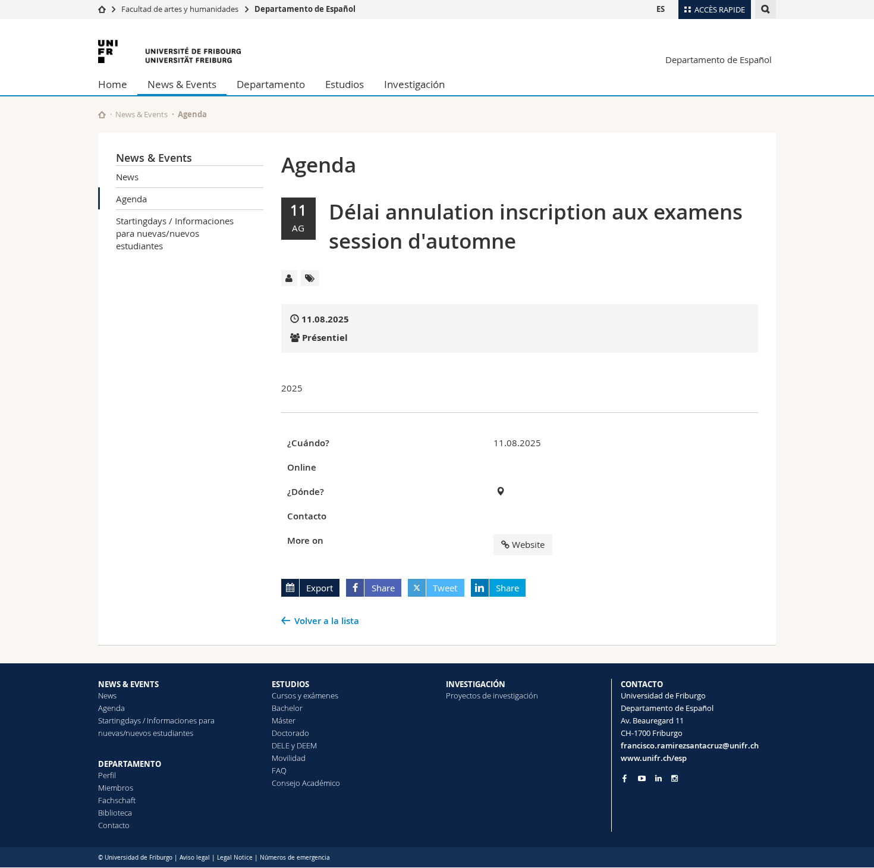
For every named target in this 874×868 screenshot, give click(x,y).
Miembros (115, 787)
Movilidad (289, 758)
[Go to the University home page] (169, 51)
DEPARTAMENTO (129, 764)
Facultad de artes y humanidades (179, 9)
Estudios (344, 84)
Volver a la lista (326, 621)
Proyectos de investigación (492, 695)
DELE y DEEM (294, 745)
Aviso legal (196, 857)
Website (528, 544)
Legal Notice (235, 857)
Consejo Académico (306, 783)
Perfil (107, 775)
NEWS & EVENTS (128, 684)
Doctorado (290, 733)
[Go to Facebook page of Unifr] (624, 778)
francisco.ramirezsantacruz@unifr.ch (690, 745)
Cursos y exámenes (305, 695)
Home (112, 84)
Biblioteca (115, 812)
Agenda (131, 199)
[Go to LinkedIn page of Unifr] (658, 778)
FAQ (279, 770)
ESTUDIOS (290, 684)
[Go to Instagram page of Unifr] (674, 778)
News (127, 177)
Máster (283, 720)
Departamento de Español (305, 9)
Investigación (414, 84)
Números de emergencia (295, 857)
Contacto (114, 825)
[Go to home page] (102, 9)
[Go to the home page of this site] (102, 114)
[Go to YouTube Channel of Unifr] (642, 778)
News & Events (181, 84)
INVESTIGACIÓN (475, 684)
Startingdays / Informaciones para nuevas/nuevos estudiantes (175, 233)
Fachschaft (117, 800)
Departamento (271, 84)
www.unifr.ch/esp (654, 758)
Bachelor (287, 708)
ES (660, 9)
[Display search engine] (765, 9)
